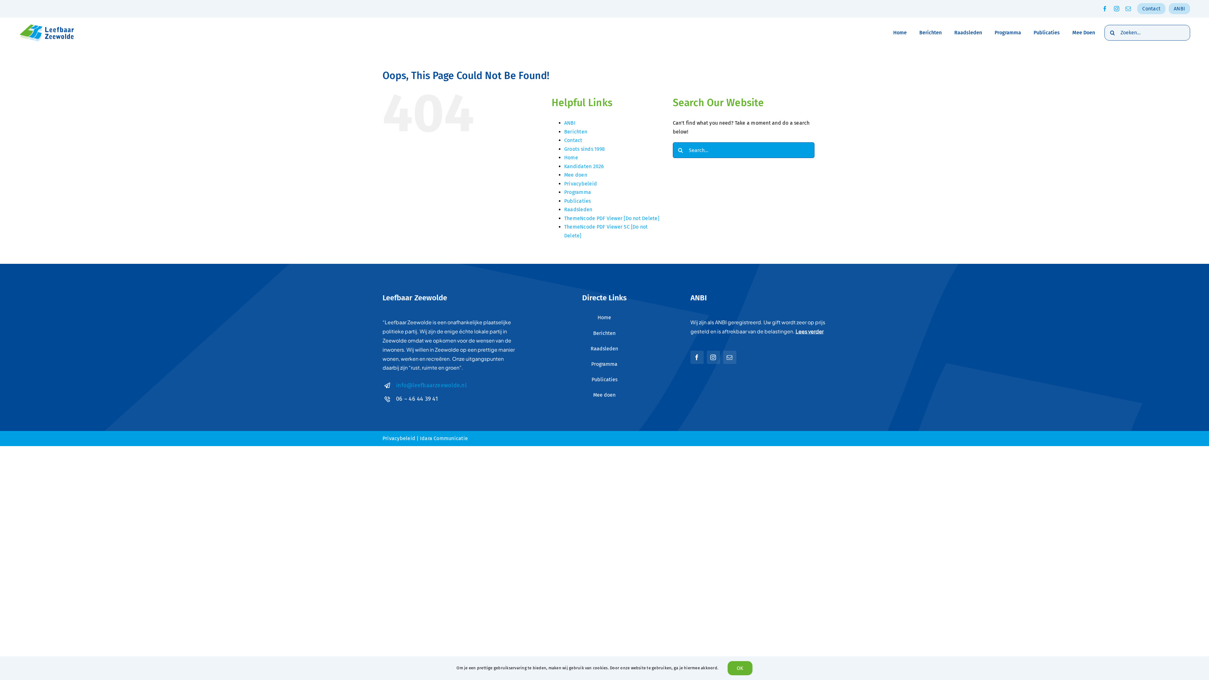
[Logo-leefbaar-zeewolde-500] (47, 25)
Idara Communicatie (444, 438)
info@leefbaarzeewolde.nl (431, 385)
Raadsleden (578, 209)
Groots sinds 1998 (584, 149)
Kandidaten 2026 (584, 166)
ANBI (570, 123)
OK (740, 668)
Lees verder (810, 331)
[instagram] (1116, 8)
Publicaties (577, 201)
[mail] (1128, 8)
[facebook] (1105, 8)
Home (571, 158)
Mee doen (575, 175)
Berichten (575, 132)
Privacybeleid (580, 184)
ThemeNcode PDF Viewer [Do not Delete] (611, 218)
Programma (577, 192)
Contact (573, 140)
